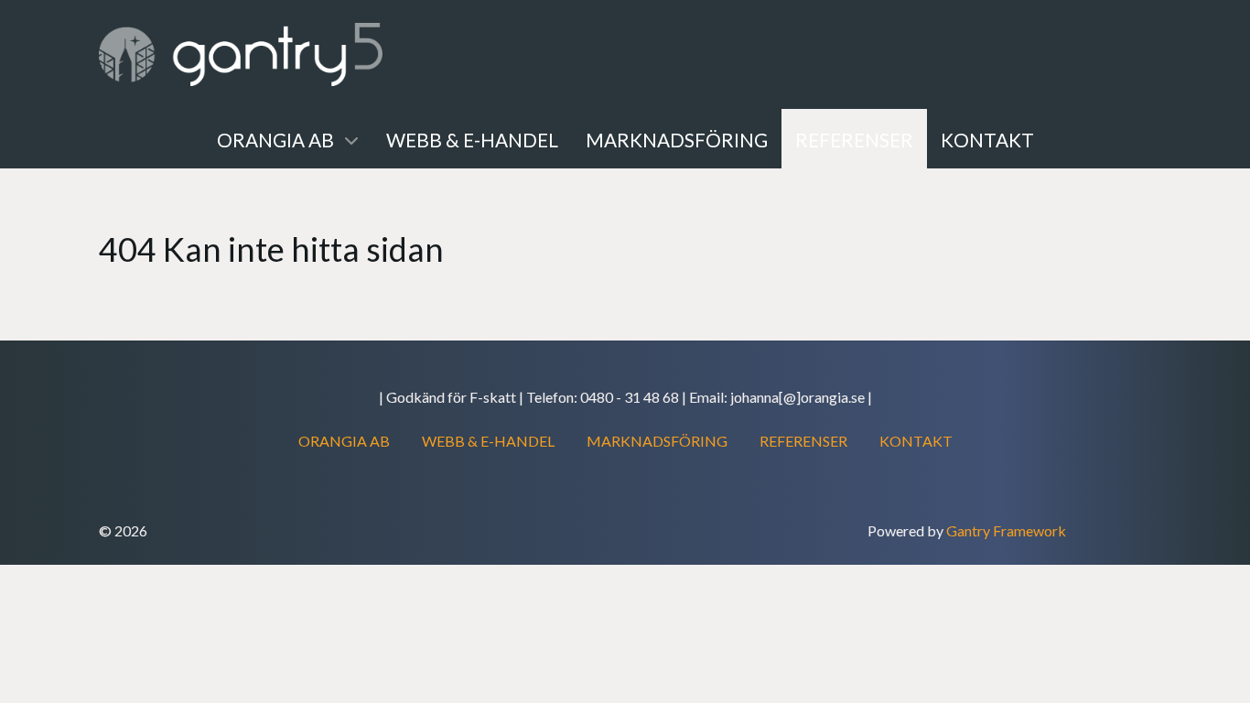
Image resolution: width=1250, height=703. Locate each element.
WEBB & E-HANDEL (488, 440)
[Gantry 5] (241, 54)
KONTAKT (916, 440)
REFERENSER (803, 440)
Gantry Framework (1006, 530)
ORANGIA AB (344, 440)
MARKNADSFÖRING (657, 440)
